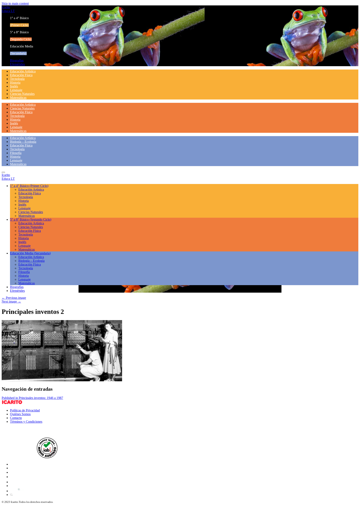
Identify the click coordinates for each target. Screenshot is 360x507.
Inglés (14, 86)
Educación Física (21, 75)
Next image (11, 301)
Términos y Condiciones (26, 421)
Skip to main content (15, 3)
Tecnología (17, 79)
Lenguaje (16, 90)
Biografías (17, 60)
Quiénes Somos (20, 414)
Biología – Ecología (23, 141)
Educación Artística (23, 71)
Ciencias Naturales (22, 94)
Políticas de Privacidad (25, 410)
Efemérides (17, 64)
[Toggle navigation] (3, 172)
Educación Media (30, 253)
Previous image (14, 297)
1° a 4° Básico (29, 186)
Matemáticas (18, 97)
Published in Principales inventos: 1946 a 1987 (32, 398)
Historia (15, 82)
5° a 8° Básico (30, 219)
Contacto (16, 418)
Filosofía (15, 153)
